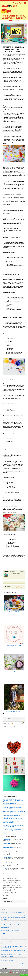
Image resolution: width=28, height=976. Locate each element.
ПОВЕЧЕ (11, 972)
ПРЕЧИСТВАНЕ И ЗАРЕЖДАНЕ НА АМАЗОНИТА (12, 912)
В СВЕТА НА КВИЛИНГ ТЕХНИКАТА (9, 922)
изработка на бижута (9, 884)
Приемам (24, 974)
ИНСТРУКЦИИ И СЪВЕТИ (7, 42)
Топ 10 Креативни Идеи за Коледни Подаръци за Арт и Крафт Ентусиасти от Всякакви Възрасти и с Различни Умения (13, 817)
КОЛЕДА (5, 882)
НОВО (3, 41)
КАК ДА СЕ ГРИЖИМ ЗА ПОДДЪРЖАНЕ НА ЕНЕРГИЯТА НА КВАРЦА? (14, 672)
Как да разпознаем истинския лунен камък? (11, 933)
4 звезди (21, 587)
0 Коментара (5, 25)
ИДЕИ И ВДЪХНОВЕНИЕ (11, 41)
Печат (25, 25)
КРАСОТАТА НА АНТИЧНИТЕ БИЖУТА (10, 930)
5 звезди (23, 587)
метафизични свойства (9, 894)
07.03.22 (24, 42)
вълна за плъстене (8, 878)
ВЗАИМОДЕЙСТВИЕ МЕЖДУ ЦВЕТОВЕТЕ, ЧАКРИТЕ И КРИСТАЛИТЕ (13, 826)
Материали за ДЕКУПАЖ (15, 887)
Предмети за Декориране (10, 889)
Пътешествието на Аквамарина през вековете (14, 711)
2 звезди (18, 587)
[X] (0, 970)
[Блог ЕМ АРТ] (6, 6)
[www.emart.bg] (6, 13)
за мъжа (18, 894)
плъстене (13, 877)
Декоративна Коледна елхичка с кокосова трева (13, 943)
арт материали (17, 880)
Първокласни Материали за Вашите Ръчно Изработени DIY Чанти (13, 821)
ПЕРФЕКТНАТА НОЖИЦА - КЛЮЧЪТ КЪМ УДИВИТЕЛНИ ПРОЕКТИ (11, 955)
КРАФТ (15, 878)
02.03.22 (18, 42)
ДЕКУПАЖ (5, 887)
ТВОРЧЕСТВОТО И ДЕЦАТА (14, 611)
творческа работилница (9, 885)
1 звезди (17, 587)
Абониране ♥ (11, 726)
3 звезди (20, 587)
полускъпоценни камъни (9, 892)
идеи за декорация (13, 882)
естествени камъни (8, 890)
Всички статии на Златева (9, 578)
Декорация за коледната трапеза (9, 941)
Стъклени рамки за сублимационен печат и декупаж (13, 963)
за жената (5, 895)
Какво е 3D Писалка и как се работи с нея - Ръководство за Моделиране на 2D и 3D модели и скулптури (13, 807)
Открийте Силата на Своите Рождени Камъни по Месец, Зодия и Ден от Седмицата (12, 831)
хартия (18, 885)
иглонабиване (7, 877)
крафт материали (8, 880)
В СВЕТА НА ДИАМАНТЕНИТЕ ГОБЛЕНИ (14, 645)
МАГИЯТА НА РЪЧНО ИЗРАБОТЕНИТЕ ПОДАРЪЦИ (13, 915)
